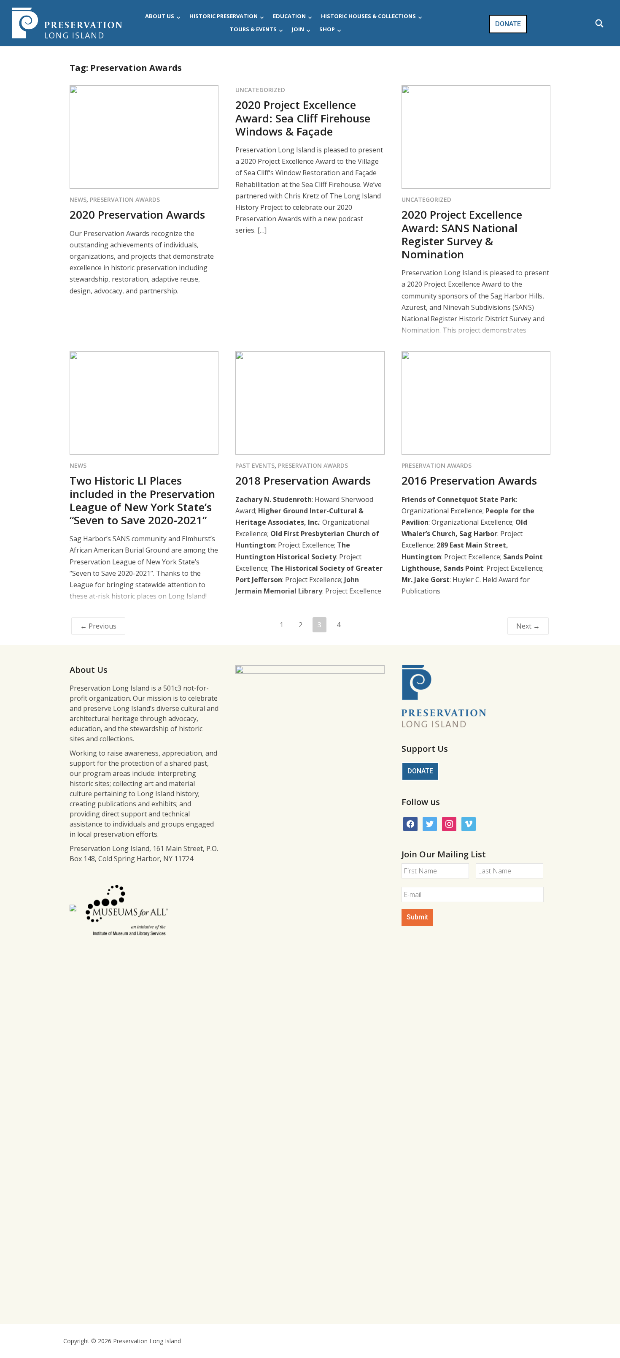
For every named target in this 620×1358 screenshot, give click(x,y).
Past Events (255, 465)
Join (298, 29)
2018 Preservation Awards (303, 480)
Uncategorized (260, 90)
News (78, 199)
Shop (327, 29)
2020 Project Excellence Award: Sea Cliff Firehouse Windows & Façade (302, 117)
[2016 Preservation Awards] (476, 402)
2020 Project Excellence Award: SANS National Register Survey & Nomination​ (462, 234)
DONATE (508, 24)
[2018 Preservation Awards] (309, 402)
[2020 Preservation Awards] (144, 136)
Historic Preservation (223, 16)
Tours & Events (253, 29)
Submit (417, 917)
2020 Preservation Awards (137, 214)
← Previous (98, 626)
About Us (159, 16)
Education (289, 16)
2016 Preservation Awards (469, 480)
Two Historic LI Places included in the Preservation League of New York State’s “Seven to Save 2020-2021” (142, 500)
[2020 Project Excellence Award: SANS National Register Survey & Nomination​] (476, 136)
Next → (528, 626)
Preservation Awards (125, 199)
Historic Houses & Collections (368, 16)
